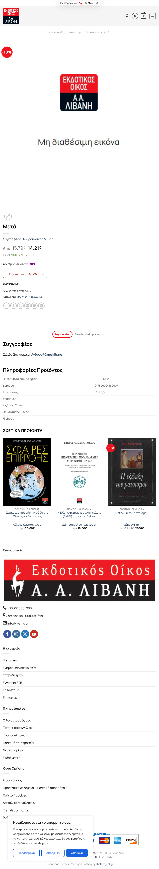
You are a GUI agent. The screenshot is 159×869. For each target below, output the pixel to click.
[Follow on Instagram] (16, 634)
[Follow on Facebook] (7, 634)
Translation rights (15, 810)
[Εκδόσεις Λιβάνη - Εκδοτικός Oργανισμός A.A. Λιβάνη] (16, 16)
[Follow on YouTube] (34, 634)
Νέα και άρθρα (13, 750)
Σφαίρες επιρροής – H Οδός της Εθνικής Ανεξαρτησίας (27, 514)
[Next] (156, 489)
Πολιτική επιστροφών (18, 743)
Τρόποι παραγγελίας (18, 728)
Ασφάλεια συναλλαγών (19, 803)
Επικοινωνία (12, 697)
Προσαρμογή (26, 853)
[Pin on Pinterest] (34, 305)
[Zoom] (8, 216)
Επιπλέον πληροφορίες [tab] (89, 334)
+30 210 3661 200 (19, 608)
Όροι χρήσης (12, 780)
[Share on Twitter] (20, 305)
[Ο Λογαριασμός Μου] (135, 16)
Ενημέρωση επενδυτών (19, 668)
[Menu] (152, 16)
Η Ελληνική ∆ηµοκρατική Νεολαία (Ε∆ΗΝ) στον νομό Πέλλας (79, 514)
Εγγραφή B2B (12, 683)
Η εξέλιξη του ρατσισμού (131, 513)
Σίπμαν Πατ (131, 524)
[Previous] (3, 489)
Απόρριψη (53, 853)
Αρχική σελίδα (56, 32)
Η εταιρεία (10, 660)
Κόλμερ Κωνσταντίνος (27, 524)
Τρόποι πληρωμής (16, 735)
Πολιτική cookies (15, 795)
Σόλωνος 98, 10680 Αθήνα (24, 616)
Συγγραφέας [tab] (62, 334)
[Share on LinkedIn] (41, 305)
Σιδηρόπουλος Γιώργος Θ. (79, 524)
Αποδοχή (77, 853)
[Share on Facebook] (13, 305)
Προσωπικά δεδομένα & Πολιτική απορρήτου (35, 788)
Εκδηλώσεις (11, 758)
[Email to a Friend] (27, 305)
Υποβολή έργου (13, 675)
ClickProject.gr (104, 864)
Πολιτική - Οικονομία (98, 32)
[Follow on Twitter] (25, 634)
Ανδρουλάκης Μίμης (38, 239)
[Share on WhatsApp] (6, 305)
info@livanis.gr (18, 623)
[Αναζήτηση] (127, 16)
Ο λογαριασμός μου (17, 720)
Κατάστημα (75, 32)
